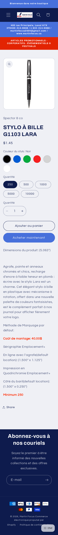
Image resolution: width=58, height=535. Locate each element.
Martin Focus (27, 516)
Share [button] (10, 407)
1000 (43, 184)
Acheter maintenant (29, 237)
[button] (8, 14)
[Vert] (27, 159)
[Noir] (7, 159)
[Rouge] (37, 159)
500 (26, 184)
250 (10, 184)
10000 (29, 193)
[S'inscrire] (46, 480)
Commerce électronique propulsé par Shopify (27, 520)
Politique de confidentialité (35, 525)
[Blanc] (7, 168)
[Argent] (47, 159)
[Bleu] (17, 159)
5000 (11, 193)
